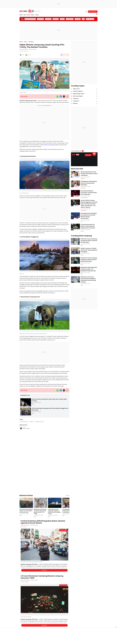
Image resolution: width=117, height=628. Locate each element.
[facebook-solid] (61, 96)
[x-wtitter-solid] (64, 96)
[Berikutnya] (69, 496)
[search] (86, 11)
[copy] (67, 96)
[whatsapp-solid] (57, 96)
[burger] (97, 14)
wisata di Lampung (49, 145)
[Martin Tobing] (21, 427)
